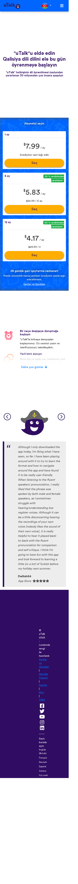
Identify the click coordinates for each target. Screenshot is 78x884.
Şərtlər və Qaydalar (34, 284)
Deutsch (43, 762)
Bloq (41, 692)
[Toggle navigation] (62, 5)
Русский (43, 775)
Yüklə (42, 700)
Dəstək (43, 685)
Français (43, 758)
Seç (34, 163)
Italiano (42, 771)
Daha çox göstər (32, 367)
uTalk (42, 634)
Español (42, 767)
